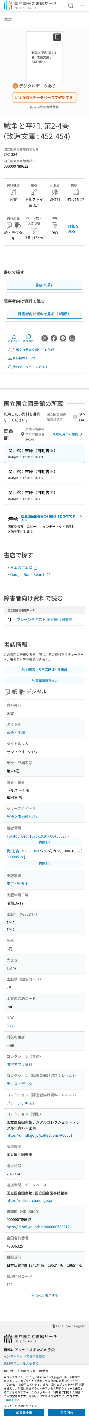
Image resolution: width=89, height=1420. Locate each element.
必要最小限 (24, 1412)
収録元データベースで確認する (47, 97)
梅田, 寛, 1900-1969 (23, 851)
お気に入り (14, 341)
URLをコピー (28, 341)
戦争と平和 (16, 732)
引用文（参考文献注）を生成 (33, 349)
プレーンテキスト (21, 1103)
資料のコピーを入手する (21, 1363)
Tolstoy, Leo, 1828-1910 (27, 836)
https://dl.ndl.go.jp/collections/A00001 (40, 1135)
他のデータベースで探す (30, 366)
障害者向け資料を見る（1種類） (44, 313)
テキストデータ (19, 1083)
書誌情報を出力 (24, 358)
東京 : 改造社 (17, 883)
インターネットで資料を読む (24, 1356)
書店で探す (44, 284)
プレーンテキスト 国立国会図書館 (44, 619)
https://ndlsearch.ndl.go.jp (29, 1200)
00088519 (15, 856)
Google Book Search (28, 574)
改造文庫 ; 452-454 (22, 816)
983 (10, 1025)
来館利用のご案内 (65, 434)
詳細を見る (73, 228)
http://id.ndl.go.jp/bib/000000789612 (38, 1226)
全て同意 (66, 1412)
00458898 (58, 836)
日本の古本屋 (21, 567)
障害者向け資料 (19, 1064)
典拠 (42, 842)
